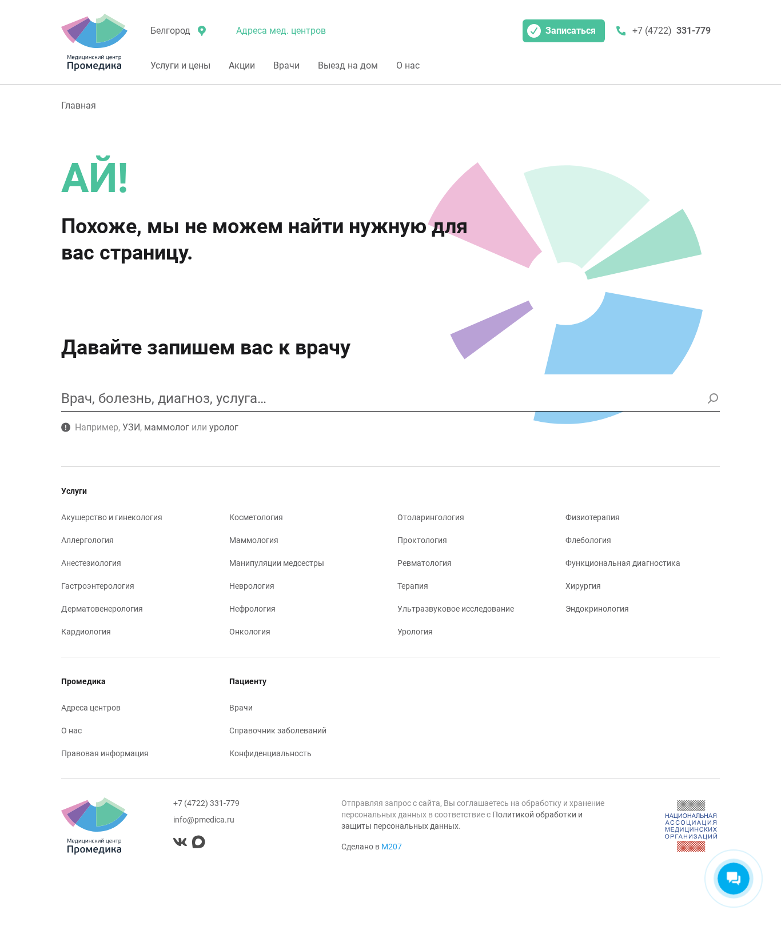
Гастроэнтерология (97, 585)
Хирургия (583, 585)
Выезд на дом (348, 65)
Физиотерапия (592, 517)
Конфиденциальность (270, 753)
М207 (391, 846)
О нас (408, 65)
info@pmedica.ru (203, 819)
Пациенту (247, 681)
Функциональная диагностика (622, 563)
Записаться (570, 30)
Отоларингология (430, 517)
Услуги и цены (180, 65)
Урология (415, 631)
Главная (78, 105)
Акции (242, 65)
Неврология (251, 585)
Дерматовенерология (102, 608)
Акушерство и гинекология (111, 517)
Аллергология (87, 540)
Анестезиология (91, 563)
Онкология (249, 631)
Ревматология (424, 563)
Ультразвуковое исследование (455, 608)
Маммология (253, 540)
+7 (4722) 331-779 (206, 803)
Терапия (412, 585)
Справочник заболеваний (277, 730)
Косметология (256, 517)
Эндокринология (597, 608)
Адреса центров (91, 707)
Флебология (588, 540)
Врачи (286, 65)
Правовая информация (105, 753)
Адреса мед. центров (281, 30)
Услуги (74, 491)
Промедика (83, 681)
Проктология (422, 540)
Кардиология (86, 631)
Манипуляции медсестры (276, 563)
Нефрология (252, 608)
